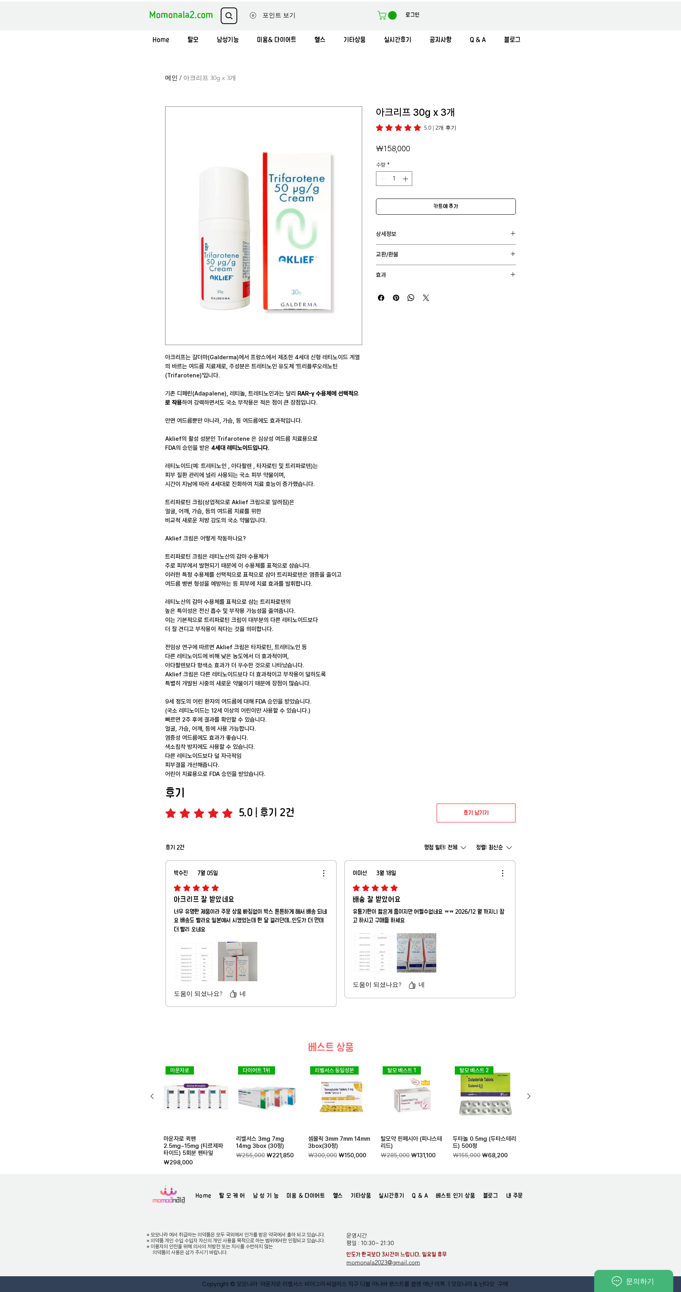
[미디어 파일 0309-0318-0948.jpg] (372, 953)
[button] (388, 15)
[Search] (229, 15)
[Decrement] (382, 179)
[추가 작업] (323, 873)
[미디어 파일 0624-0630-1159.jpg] (193, 961)
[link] (416, 127)
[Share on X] (426, 298)
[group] (340, 1115)
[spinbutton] (394, 179)
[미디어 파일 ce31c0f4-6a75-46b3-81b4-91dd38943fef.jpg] (237, 961)
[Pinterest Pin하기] (396, 298)
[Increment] (406, 179)
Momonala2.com (181, 15)
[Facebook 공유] (381, 298)
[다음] (529, 1096)
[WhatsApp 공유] (411, 298)
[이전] (152, 1096)
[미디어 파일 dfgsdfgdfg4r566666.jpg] (416, 953)
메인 (171, 78)
